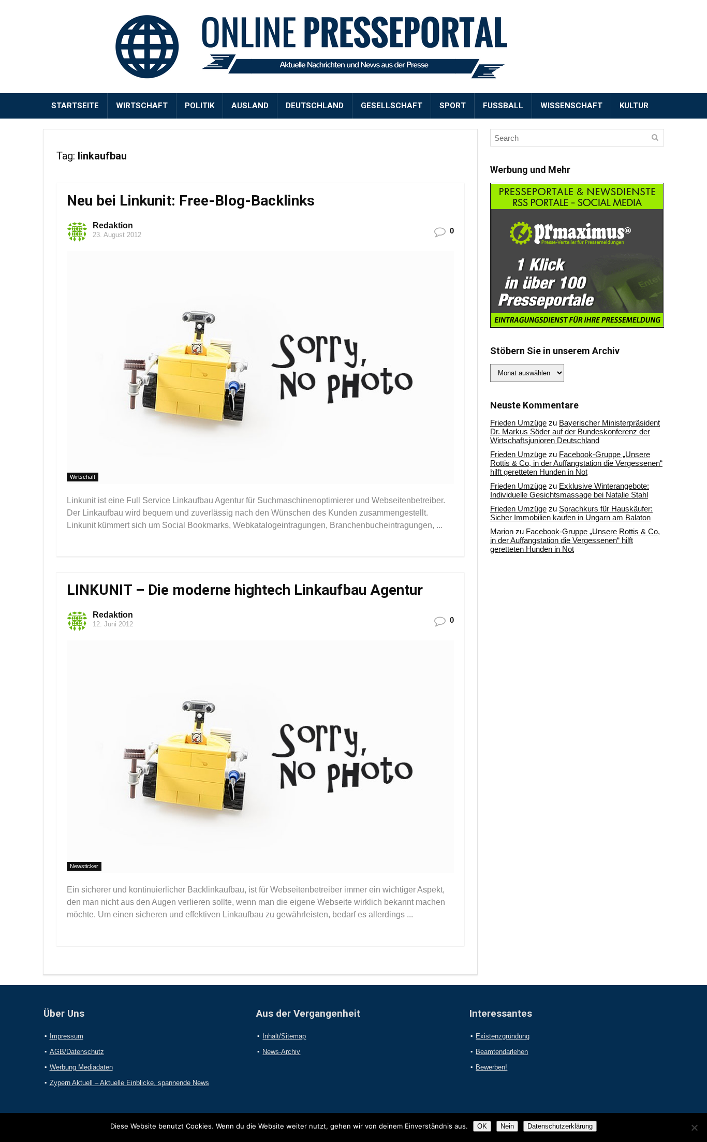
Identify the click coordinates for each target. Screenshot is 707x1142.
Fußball (503, 105)
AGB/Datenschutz (77, 1052)
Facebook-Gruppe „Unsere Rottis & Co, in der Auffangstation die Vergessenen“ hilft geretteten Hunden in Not (576, 463)
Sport (452, 105)
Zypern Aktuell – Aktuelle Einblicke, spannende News (129, 1083)
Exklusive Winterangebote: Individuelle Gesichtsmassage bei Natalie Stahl (569, 490)
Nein (507, 1126)
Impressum (66, 1036)
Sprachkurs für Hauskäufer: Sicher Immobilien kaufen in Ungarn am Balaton (571, 513)
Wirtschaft (142, 105)
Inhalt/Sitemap (284, 1036)
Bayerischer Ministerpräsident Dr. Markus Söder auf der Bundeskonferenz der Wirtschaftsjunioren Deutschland (575, 431)
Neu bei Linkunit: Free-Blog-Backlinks (191, 200)
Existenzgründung (502, 1036)
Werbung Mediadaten (81, 1067)
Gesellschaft (391, 105)
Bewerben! (491, 1067)
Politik (199, 105)
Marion (501, 531)
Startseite (75, 105)
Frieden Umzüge (518, 422)
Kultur (634, 105)
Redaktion (113, 225)
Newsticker (84, 866)
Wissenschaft (571, 105)
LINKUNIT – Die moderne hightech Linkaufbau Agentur (245, 589)
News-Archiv (281, 1052)
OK (482, 1126)
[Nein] (694, 1127)
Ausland (250, 105)
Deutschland (315, 105)
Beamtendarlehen (502, 1052)
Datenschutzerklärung (560, 1126)
